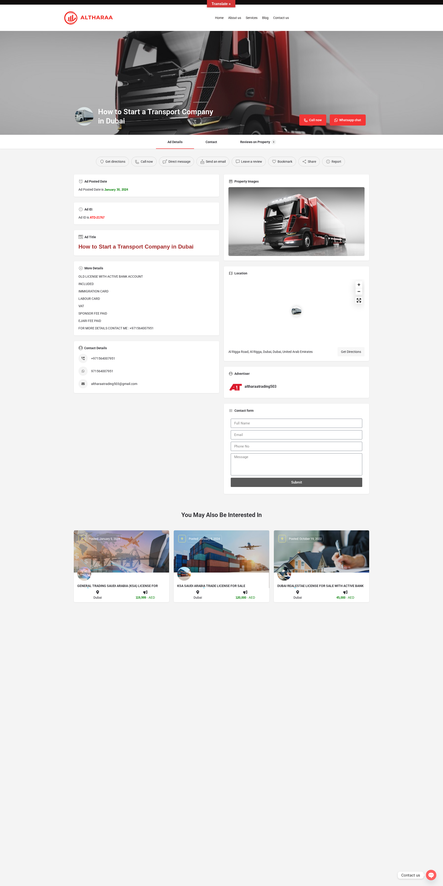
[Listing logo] (84, 116)
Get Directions (351, 352)
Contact (211, 142)
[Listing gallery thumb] (296, 221)
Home (219, 18)
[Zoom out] (359, 291)
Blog (265, 18)
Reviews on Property (257, 142)
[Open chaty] (431, 875)
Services (251, 18)
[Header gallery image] (221, 83)
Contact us (281, 18)
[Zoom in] (359, 284)
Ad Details (175, 142)
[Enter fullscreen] (359, 300)
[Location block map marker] (296, 311)
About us (234, 18)
